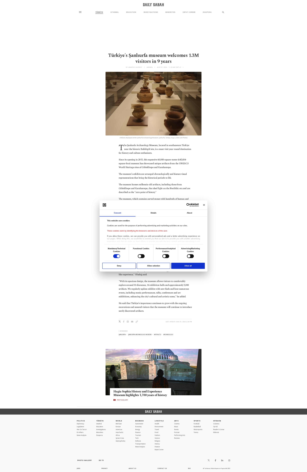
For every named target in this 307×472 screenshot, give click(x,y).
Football (196, 424)
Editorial (216, 432)
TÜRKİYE (99, 12)
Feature (157, 447)
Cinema (176, 424)
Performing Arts (179, 435)
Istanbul (114, 12)
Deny (119, 266)
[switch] (141, 256)
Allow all (188, 266)
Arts (176, 421)
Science (157, 438)
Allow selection (153, 266)
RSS (189, 468)
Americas (119, 429)
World (119, 421)
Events (176, 429)
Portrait (176, 432)
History (157, 444)
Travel (157, 429)
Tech (137, 438)
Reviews (177, 438)
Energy (137, 429)
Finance (137, 432)
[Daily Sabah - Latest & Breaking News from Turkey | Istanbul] (153, 4)
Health (157, 424)
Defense (138, 441)
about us (132, 468)
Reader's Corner (218, 429)
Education (131, 12)
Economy (138, 427)
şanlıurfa (122, 334)
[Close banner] (204, 205)
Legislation (80, 427)
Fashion (157, 435)
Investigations (151, 12)
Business (139, 421)
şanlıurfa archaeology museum (139, 334)
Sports (197, 421)
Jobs (78, 468)
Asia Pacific (119, 432)
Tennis (196, 432)
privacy (104, 468)
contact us (162, 468)
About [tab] (189, 213)
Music (176, 427)
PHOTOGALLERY (122, 400)
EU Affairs (80, 432)
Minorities (170, 12)
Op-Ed (215, 427)
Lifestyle (159, 421)
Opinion (217, 421)
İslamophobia (120, 441)
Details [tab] (153, 213)
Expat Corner (189, 12)
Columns (216, 424)
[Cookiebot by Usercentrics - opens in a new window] (188, 205)
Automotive (139, 424)
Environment (159, 427)
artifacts (157, 334)
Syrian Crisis (120, 438)
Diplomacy (80, 424)
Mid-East (118, 424)
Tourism (138, 435)
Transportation (140, 444)
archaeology (168, 334)
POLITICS (81, 421)
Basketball (197, 427)
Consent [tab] (117, 213)
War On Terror (82, 429)
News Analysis (81, 435)
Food (156, 432)
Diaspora (207, 12)
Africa (118, 435)
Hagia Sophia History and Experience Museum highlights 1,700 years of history (140, 393)
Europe (118, 427)
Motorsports (198, 429)
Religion (157, 441)
